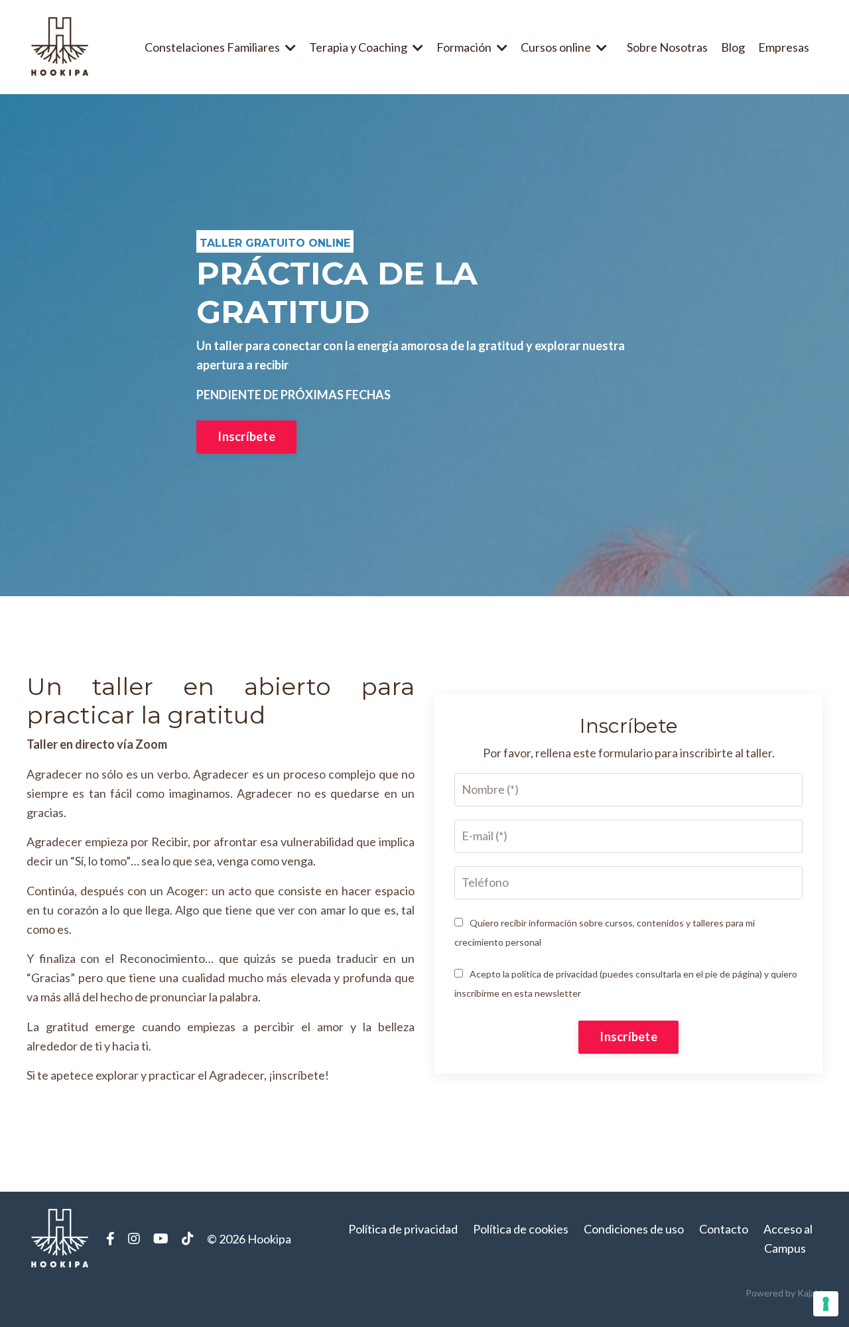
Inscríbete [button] (246, 436)
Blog (733, 47)
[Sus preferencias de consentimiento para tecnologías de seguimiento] (825, 1303)
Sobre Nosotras (667, 47)
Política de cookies (520, 1229)
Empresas (783, 47)
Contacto (723, 1229)
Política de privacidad (403, 1229)
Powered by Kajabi (784, 1292)
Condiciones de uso (634, 1229)
